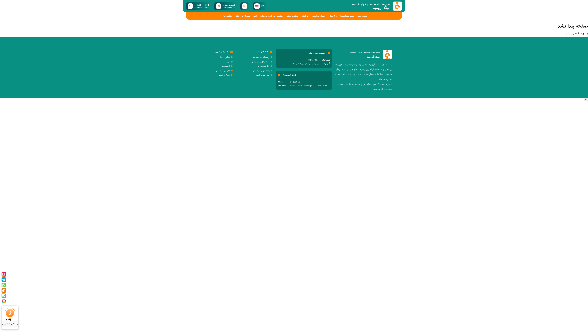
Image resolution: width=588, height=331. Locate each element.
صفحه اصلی (362, 16)
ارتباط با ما (227, 16)
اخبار (255, 16)
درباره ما (333, 16)
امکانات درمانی (292, 16)
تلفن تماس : (325, 60)
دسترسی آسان (347, 16)
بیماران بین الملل (243, 16)
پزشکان (305, 16)
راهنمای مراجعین (319, 16)
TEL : (280, 82)
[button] (245, 6)
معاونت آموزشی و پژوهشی (271, 16)
